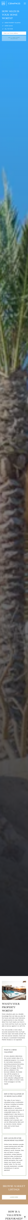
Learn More (14, 1197)
